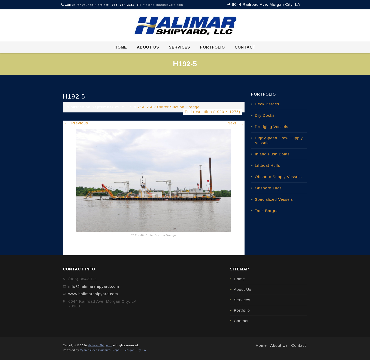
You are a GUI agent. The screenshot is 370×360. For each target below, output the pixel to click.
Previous (75, 123)
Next (236, 123)
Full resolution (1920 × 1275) (212, 112)
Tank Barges (267, 211)
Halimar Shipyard (100, 345)
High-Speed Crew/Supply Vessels (279, 140)
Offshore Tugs (268, 188)
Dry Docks (265, 115)
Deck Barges (267, 104)
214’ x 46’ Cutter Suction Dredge (168, 107)
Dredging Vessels (271, 127)
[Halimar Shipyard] (185, 26)
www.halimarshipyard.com (93, 294)
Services (179, 47)
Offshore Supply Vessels (278, 177)
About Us (148, 47)
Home (121, 47)
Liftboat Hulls (267, 165)
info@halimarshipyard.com (162, 4)
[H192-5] (153, 180)
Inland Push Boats (272, 154)
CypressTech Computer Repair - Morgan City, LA (113, 350)
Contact (245, 47)
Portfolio (212, 47)
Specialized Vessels (274, 199)
